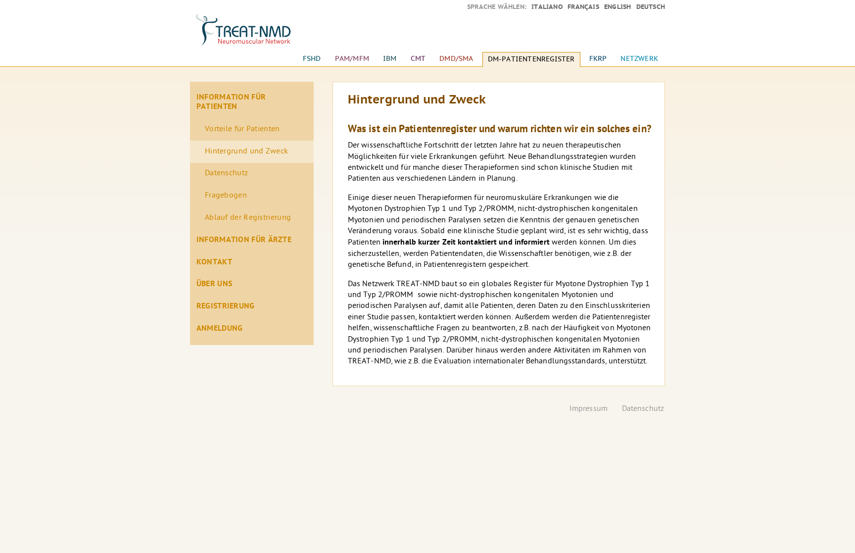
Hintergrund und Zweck (246, 152)
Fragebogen (226, 196)
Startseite (252, 34)
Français (583, 7)
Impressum (589, 409)
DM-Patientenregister (531, 59)
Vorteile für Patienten (242, 129)
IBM (390, 58)
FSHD (312, 58)
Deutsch (650, 7)
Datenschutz (226, 173)
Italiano (547, 7)
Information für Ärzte (243, 240)
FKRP (598, 58)
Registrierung (225, 306)
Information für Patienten (231, 102)
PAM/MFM (352, 58)
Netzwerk (639, 58)
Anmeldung (219, 329)
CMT (418, 58)
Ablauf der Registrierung (248, 218)
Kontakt (214, 262)
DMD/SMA (456, 58)
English (617, 7)
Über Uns (214, 284)
